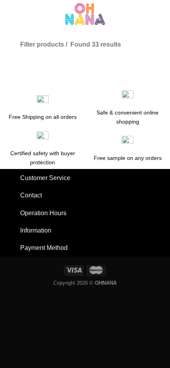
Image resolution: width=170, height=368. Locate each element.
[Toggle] (13, 178)
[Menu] (10, 14)
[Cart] (160, 14)
